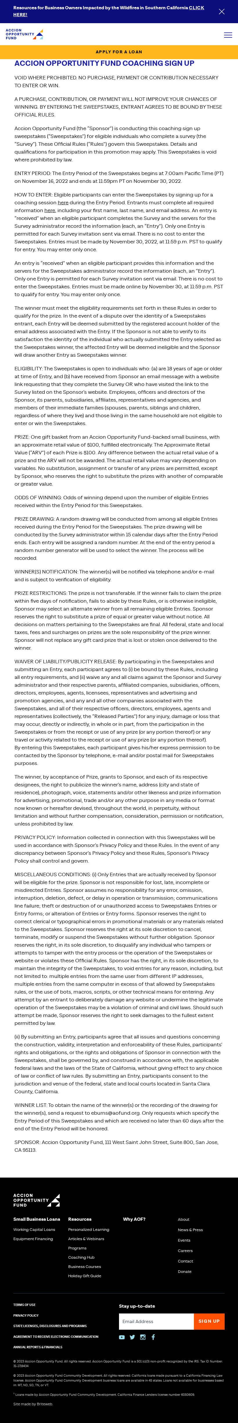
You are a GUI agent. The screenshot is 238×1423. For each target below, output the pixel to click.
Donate (185, 1271)
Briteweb (44, 1404)
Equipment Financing (33, 1239)
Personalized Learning (88, 1229)
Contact (185, 1261)
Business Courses (84, 1267)
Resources (79, 1219)
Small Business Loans (36, 1219)
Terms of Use (24, 1305)
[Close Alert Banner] (222, 11)
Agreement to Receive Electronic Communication (55, 1337)
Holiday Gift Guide (84, 1276)
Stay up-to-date (137, 1306)
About (183, 1219)
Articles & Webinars (86, 1239)
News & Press (190, 1230)
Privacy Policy (26, 1316)
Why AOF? (134, 1219)
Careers (185, 1251)
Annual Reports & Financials (37, 1347)
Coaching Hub (81, 1257)
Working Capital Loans (34, 1229)
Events (184, 1240)
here (63, 203)
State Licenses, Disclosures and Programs (50, 1326)
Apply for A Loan (119, 52)
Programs (77, 1248)
